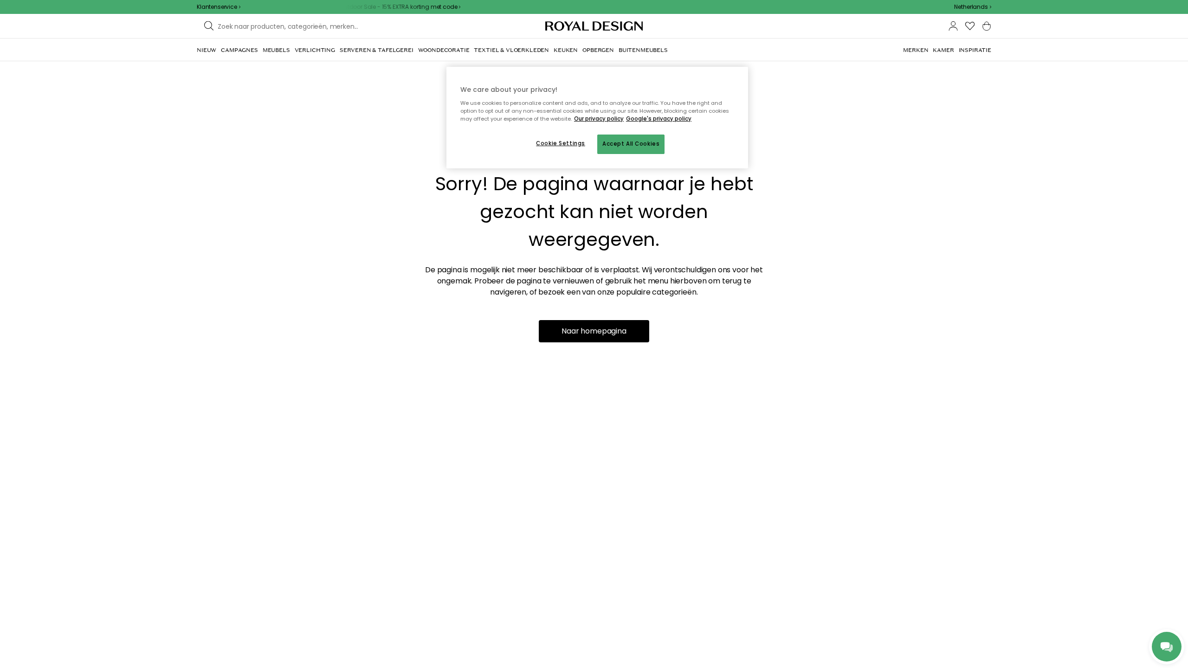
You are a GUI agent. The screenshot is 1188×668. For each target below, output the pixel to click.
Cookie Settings (560, 143)
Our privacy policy (599, 118)
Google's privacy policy (658, 118)
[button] (972, 7)
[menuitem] (206, 50)
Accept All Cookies (630, 144)
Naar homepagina (594, 331)
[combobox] (972, 7)
